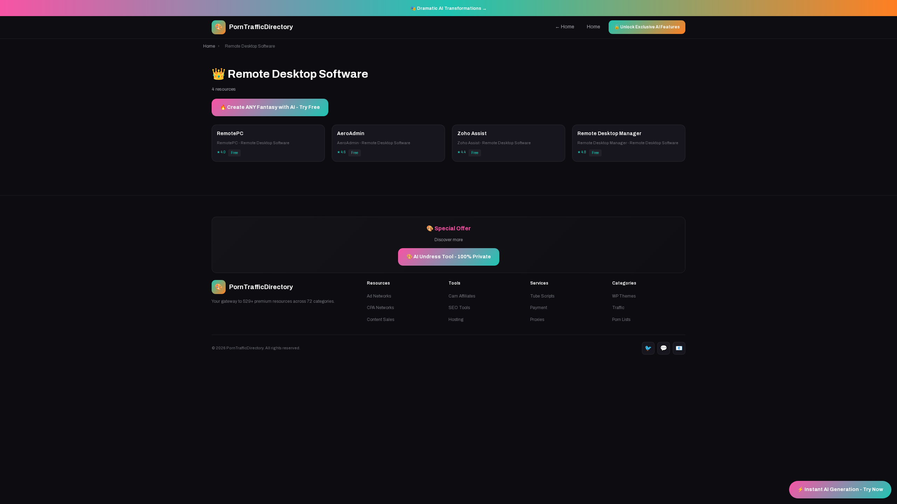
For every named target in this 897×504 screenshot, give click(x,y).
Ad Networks (379, 296)
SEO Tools (459, 307)
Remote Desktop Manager (609, 133)
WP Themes (624, 296)
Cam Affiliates (461, 296)
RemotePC (230, 133)
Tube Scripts (542, 296)
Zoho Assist (472, 133)
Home (593, 26)
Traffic (618, 307)
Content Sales (380, 319)
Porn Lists (621, 319)
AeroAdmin (350, 133)
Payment (538, 307)
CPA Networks (380, 307)
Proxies (537, 319)
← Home (564, 26)
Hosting (455, 319)
